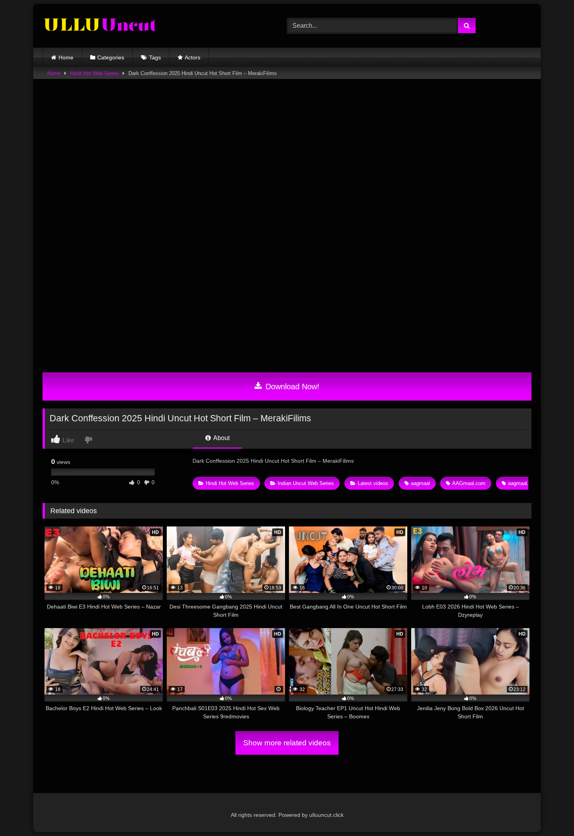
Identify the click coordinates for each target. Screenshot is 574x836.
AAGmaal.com (468, 483)
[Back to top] (549, 812)
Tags (155, 57)
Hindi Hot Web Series (94, 73)
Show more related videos (287, 743)
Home (66, 57)
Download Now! (291, 386)
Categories (110, 57)
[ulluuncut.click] (101, 26)
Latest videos (373, 483)
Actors (192, 57)
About (221, 438)
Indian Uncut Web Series (306, 483)
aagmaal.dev (522, 483)
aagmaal (420, 483)
